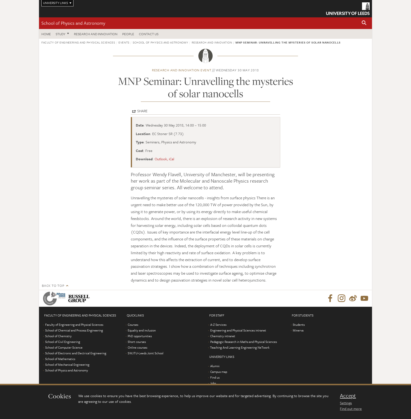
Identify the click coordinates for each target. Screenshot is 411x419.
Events (123, 42)
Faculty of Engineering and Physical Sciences (78, 42)
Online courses (137, 347)
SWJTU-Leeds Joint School (145, 353)
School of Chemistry (58, 336)
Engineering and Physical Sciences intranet (238, 330)
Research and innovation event (181, 70)
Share (142, 110)
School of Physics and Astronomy (73, 23)
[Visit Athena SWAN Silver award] (55, 298)
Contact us (148, 33)
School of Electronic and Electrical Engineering (75, 353)
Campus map (218, 371)
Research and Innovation (95, 33)
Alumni (215, 366)
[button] (364, 23)
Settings (346, 402)
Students (299, 324)
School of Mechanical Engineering (67, 364)
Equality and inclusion (142, 330)
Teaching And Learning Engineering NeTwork (239, 347)
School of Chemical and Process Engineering (74, 330)
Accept (348, 396)
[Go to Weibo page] (353, 298)
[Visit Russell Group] (80, 298)
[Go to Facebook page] (330, 298)
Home (46, 33)
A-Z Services (218, 324)
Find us (215, 377)
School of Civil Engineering (62, 341)
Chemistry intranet (222, 336)
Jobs (213, 383)
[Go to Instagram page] (341, 298)
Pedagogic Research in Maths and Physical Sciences (243, 341)
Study (60, 33)
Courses (133, 324)
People (128, 33)
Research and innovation (212, 42)
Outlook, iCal (164, 158)
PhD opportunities (140, 336)
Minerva (298, 330)
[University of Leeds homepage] (348, 8)
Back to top (53, 285)
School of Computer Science (64, 347)
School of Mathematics (60, 358)
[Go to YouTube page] (364, 298)
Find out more (351, 408)
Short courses (137, 341)
